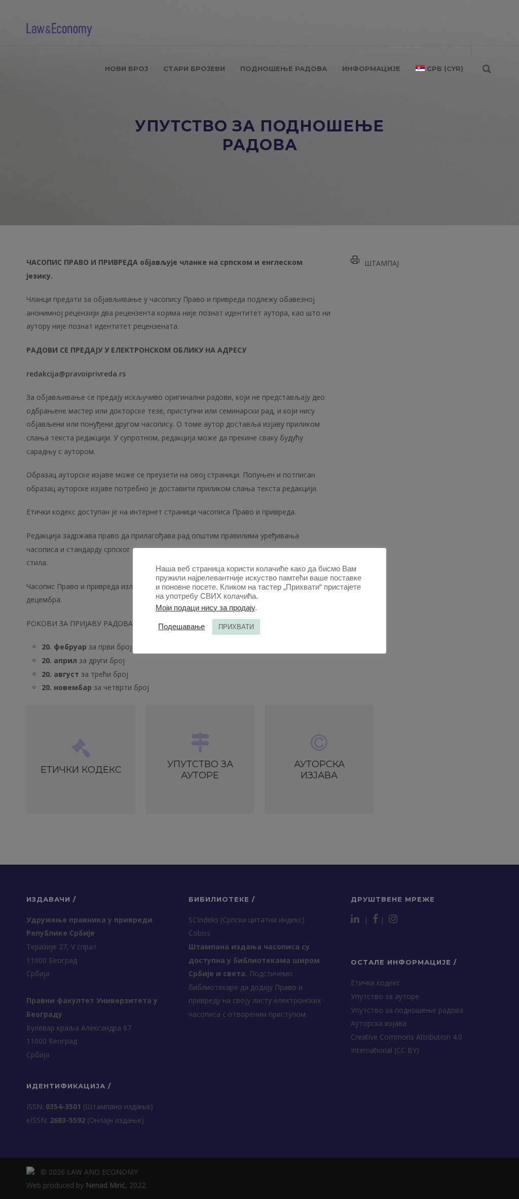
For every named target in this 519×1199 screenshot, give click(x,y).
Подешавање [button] (181, 627)
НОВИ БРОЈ (126, 68)
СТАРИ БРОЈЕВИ (194, 68)
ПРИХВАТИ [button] (236, 627)
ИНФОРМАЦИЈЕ (371, 68)
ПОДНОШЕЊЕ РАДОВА (283, 68)
